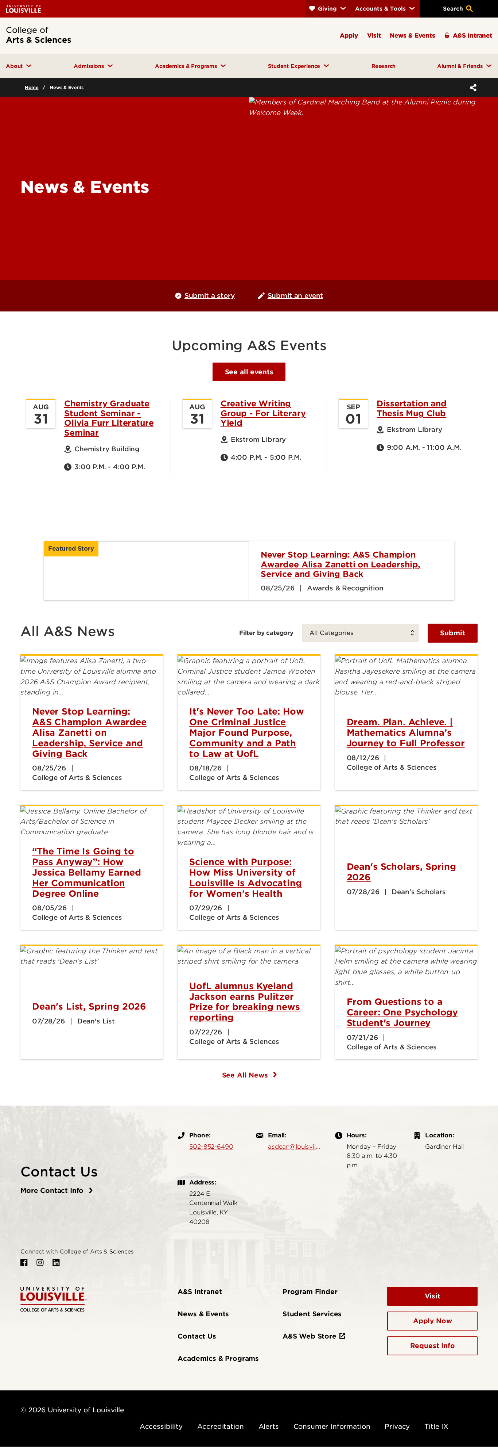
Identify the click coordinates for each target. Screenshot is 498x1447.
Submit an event (295, 295)
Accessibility (161, 1426)
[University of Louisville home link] (24, 8)
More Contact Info (53, 1190)
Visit (432, 1296)
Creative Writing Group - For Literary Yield (263, 413)
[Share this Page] (472, 87)
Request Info (432, 1346)
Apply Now (432, 1321)
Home (31, 87)
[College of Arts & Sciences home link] (53, 1298)
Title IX (436, 1426)
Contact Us (197, 1336)
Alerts (268, 1426)
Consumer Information (331, 1426)
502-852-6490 (211, 1146)
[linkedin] (56, 1262)
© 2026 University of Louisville (72, 1410)
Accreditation (220, 1426)
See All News (246, 1075)
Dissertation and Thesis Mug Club (411, 408)
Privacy (397, 1426)
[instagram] (40, 1262)
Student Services (312, 1314)
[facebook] (24, 1262)
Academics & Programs (218, 1358)
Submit (452, 633)
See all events (249, 372)
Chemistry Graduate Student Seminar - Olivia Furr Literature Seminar (108, 418)
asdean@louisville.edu (294, 1146)
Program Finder (310, 1291)
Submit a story (209, 295)
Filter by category (266, 632)
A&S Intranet (200, 1291)
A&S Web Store (309, 1336)
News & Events (203, 1314)
